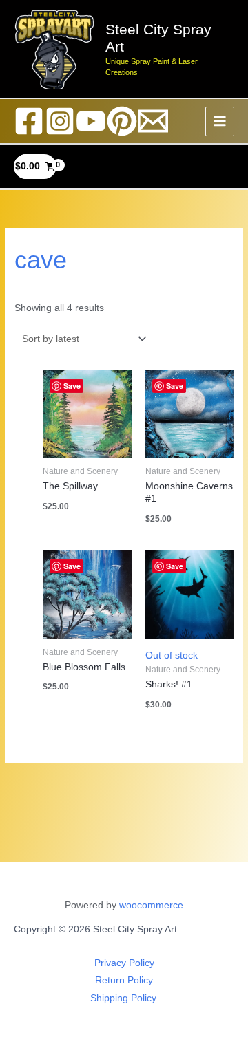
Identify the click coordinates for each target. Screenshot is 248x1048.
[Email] (153, 121)
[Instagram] (60, 121)
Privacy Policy (124, 963)
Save (72, 386)
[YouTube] (91, 121)
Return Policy (124, 980)
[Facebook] (29, 121)
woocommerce (151, 905)
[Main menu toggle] (220, 121)
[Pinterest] (122, 121)
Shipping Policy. (124, 998)
